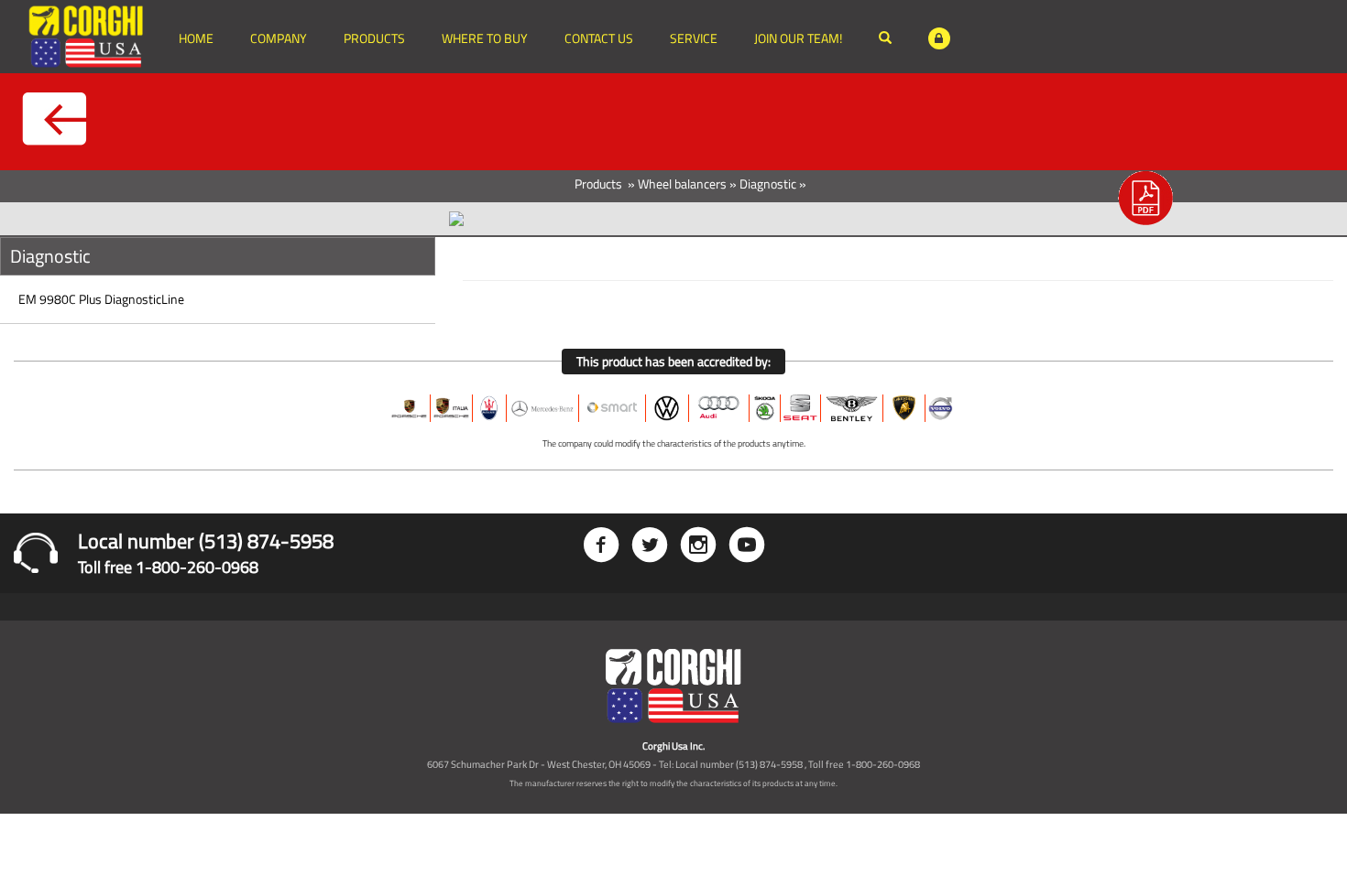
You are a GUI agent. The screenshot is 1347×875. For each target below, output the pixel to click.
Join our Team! (798, 38)
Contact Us (598, 38)
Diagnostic (767, 183)
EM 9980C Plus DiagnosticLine (101, 298)
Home (196, 38)
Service (693, 38)
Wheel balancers (682, 183)
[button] (1145, 203)
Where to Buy (485, 38)
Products (374, 38)
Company (278, 38)
